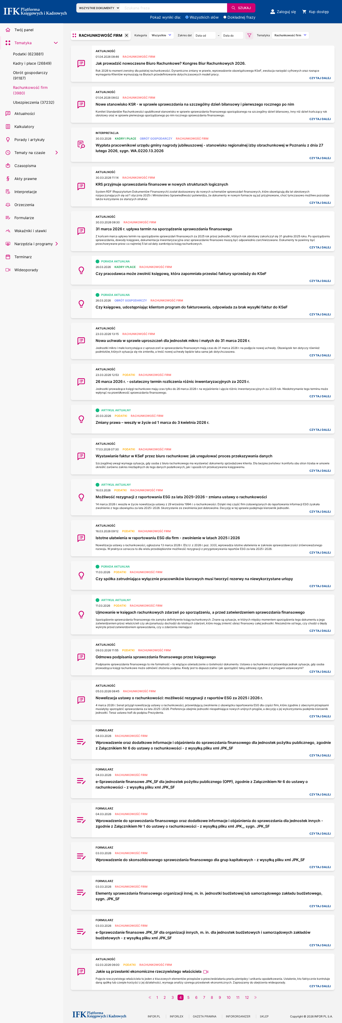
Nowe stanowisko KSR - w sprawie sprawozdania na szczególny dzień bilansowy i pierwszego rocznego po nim (195, 104)
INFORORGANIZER (238, 1016)
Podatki (129, 375)
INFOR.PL (154, 1016)
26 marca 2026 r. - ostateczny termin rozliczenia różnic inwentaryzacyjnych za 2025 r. (173, 381)
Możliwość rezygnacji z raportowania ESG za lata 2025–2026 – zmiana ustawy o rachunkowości (181, 497)
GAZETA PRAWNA (204, 1016)
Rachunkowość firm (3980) (30, 90)
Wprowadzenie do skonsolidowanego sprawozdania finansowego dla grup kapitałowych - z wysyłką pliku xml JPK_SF (200, 859)
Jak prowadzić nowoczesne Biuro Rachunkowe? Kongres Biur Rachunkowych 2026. (171, 63)
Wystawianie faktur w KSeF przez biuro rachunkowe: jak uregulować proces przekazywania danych (184, 456)
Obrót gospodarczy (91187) (30, 75)
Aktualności (24, 113)
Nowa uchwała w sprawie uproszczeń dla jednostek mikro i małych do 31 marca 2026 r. (173, 340)
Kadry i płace (125, 138)
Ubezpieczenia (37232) (33, 102)
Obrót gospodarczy (156, 138)
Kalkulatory (24, 126)
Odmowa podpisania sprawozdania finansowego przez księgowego (156, 657)
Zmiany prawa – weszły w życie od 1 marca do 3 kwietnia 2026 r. (152, 422)
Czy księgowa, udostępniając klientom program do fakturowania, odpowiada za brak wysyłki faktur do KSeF (192, 307)
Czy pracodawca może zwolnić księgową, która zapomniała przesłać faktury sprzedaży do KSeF (181, 273)
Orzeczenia (24, 204)
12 (247, 997)
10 (229, 997)
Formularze (24, 217)
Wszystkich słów (204, 17)
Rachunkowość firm (139, 56)
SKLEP (264, 1016)
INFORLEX (176, 1016)
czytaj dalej (320, 78)
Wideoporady (26, 269)
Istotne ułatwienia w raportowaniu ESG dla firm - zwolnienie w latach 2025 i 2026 (168, 537)
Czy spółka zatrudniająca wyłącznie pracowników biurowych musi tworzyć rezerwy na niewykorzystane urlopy (194, 578)
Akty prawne (25, 178)
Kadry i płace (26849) (32, 63)
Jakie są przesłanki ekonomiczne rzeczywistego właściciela (149, 971)
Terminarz (23, 256)
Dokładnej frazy (241, 17)
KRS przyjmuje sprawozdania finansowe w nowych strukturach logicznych (162, 184)
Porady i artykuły (29, 139)
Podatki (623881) (28, 54)
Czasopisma (25, 165)
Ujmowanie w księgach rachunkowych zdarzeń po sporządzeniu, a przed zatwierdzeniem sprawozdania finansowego (200, 612)
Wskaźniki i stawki (30, 230)
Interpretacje (25, 191)
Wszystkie (159, 35)
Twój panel (24, 29)
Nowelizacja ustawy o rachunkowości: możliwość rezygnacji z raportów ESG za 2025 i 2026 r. (179, 697)
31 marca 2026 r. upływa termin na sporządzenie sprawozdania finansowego (164, 229)
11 (237, 997)
